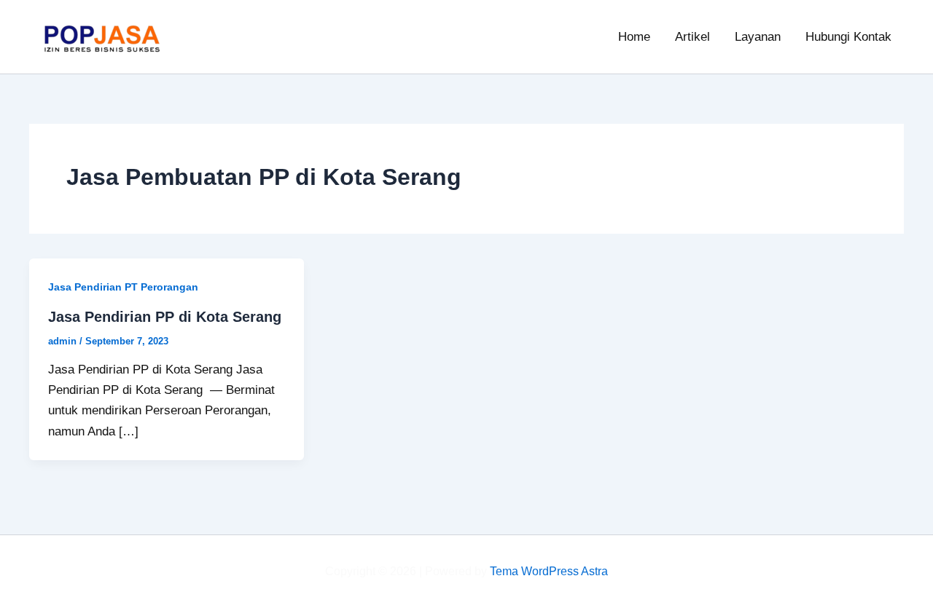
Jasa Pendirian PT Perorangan (123, 287)
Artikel (692, 37)
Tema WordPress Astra (549, 571)
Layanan (758, 37)
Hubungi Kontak (848, 37)
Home (634, 37)
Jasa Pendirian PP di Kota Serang (164, 317)
